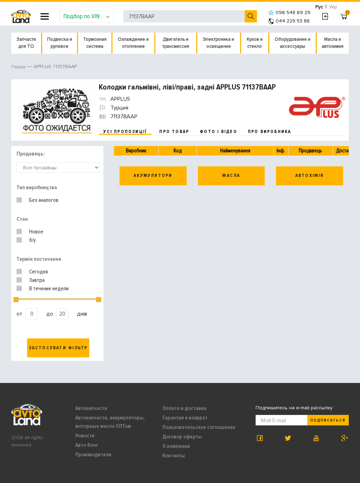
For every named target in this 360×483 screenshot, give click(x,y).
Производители (93, 454)
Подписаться (328, 420)
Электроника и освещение (218, 43)
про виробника (269, 131)
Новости (85, 435)
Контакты (173, 455)
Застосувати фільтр (58, 348)
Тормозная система (95, 43)
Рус (319, 7)
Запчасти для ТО (26, 43)
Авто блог (86, 445)
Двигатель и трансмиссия (175, 43)
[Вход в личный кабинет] (325, 16)
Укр (333, 7)
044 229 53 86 (293, 21)
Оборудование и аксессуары (292, 43)
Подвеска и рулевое (59, 43)
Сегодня (38, 271)
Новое (36, 231)
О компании (176, 446)
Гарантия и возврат (184, 418)
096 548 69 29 (293, 12)
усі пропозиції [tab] (125, 131)
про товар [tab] (174, 131)
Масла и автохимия (332, 43)
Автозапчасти (91, 408)
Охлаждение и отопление (133, 43)
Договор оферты (182, 437)
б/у (32, 240)
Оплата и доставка (184, 408)
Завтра (37, 280)
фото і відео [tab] (218, 131)
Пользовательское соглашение (199, 427)
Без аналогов (43, 200)
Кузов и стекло (255, 43)
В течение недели (49, 288)
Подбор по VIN (81, 16)
